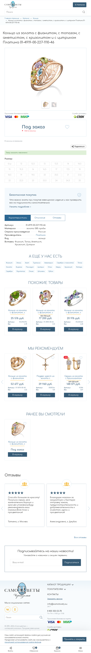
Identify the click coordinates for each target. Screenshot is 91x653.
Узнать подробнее (19, 207)
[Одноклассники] (15, 609)
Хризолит (68, 267)
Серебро (9, 271)
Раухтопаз (21, 271)
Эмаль (18, 263)
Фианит (9, 263)
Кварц (58, 267)
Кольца (35, 18)
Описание (39, 218)
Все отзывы (80, 537)
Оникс (31, 271)
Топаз (80, 263)
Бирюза (19, 267)
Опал (50, 267)
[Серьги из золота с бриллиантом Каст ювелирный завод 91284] (73, 364)
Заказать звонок (54, 599)
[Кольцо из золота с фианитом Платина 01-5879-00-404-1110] (17, 364)
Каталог (26, 18)
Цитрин (41, 267)
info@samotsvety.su (57, 604)
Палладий (30, 267)
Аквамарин (48, 263)
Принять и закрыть (74, 639)
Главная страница (12, 18)
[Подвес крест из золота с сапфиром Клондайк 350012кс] (45, 364)
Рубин (51, 271)
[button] (45, 104)
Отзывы (57, 218)
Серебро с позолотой (65, 263)
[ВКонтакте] (8, 609)
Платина (41, 235)
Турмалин (36, 263)
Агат (27, 263)
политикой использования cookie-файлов (23, 642)
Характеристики (18, 218)
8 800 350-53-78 (54, 611)
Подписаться (71, 562)
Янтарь (79, 267)
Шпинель (41, 271)
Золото (9, 267)
